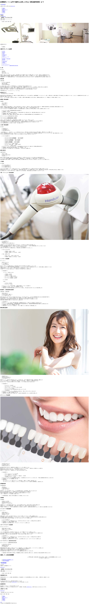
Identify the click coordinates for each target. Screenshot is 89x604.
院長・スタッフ (4, 9)
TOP (1, 602)
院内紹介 (3, 10)
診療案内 (3, 8)
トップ (3, 7)
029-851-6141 (3, 16)
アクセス (3, 12)
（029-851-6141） (29, 586)
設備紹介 (3, 11)
